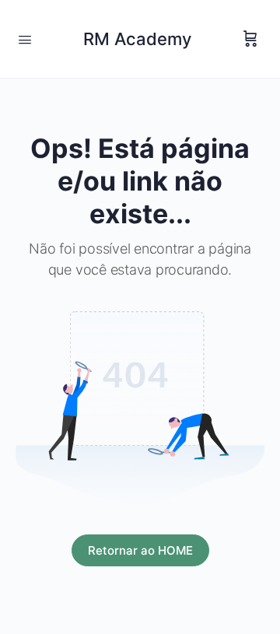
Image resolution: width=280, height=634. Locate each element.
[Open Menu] (25, 38)
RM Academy (137, 39)
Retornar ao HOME (140, 550)
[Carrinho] (250, 39)
